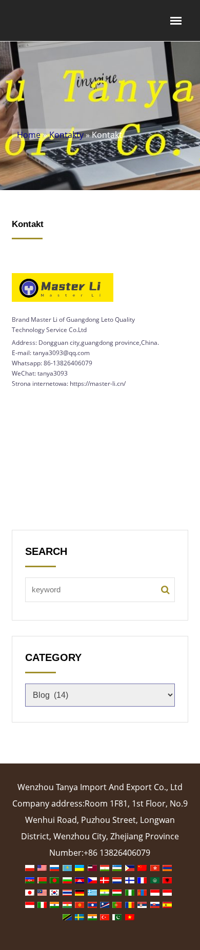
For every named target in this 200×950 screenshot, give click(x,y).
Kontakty (66, 134)
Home (29, 134)
